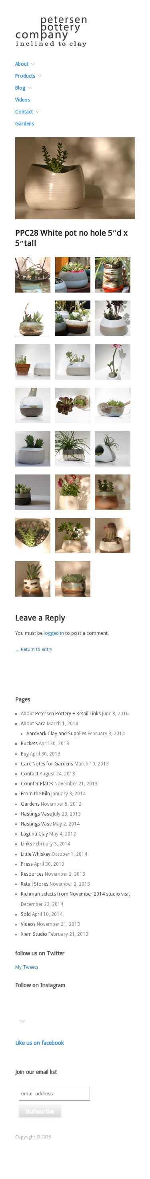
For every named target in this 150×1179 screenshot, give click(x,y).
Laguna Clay (34, 834)
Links (26, 844)
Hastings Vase (36, 814)
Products (25, 76)
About (21, 64)
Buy (25, 754)
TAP (22, 1022)
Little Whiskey (35, 854)
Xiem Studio (34, 934)
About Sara (33, 723)
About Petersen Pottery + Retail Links (61, 713)
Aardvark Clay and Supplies (56, 733)
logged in (54, 633)
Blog (20, 88)
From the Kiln (35, 793)
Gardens (24, 123)
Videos (22, 100)
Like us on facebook (39, 1043)
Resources (32, 874)
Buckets (29, 743)
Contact (24, 111)
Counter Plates (37, 784)
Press (27, 864)
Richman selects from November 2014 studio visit (75, 894)
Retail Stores (34, 884)
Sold (26, 914)
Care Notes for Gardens (47, 764)
